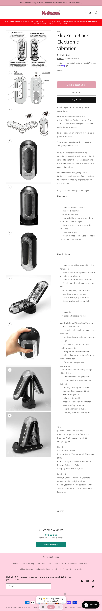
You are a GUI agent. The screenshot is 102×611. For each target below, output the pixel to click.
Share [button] (62, 511)
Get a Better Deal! (76, 84)
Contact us (41, 563)
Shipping (60, 58)
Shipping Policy (61, 569)
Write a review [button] (50, 544)
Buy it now (76, 99)
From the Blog (28, 563)
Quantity (60, 70)
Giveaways (72, 563)
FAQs (64, 563)
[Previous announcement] (5, 2)
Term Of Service (76, 569)
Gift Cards (83, 563)
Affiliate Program (26, 569)
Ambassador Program (44, 569)
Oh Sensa (14, 607)
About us (17, 563)
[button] (5, 12)
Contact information (77, 607)
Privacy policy (37, 607)
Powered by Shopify (24, 607)
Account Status (54, 563)
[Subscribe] (48, 586)
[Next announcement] (97, 2)
